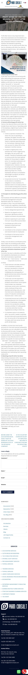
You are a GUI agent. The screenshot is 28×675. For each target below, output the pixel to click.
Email (3, 478)
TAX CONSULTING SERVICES (10, 556)
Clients (5, 529)
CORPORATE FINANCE (8, 594)
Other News (14, 14)
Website (3, 484)
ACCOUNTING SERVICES (9, 551)
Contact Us (6, 538)
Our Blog (20, 14)
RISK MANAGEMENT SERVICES (10, 561)
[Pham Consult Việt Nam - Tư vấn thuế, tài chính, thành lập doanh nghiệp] (14, 3)
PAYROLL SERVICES (7, 564)
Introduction (7, 523)
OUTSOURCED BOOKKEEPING (10, 553)
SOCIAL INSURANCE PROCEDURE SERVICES (14, 577)
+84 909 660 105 (20, 616)
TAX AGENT (5, 597)
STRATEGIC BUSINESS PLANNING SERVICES (14, 591)
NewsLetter (8, 14)
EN (24, 2)
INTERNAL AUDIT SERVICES (9, 559)
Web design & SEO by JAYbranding (14, 668)
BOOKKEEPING (6, 579)
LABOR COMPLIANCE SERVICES (11, 574)
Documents (6, 506)
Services (5, 526)
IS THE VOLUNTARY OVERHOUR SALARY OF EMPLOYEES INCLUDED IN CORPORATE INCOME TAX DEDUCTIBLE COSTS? (21, 440)
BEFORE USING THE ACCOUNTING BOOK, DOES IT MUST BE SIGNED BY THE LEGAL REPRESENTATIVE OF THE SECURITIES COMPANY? (7, 440)
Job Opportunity (8, 535)
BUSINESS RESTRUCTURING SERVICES (12, 589)
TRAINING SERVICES (8, 569)
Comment (4, 458)
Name (3, 471)
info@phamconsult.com (12, 645)
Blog (4, 532)
